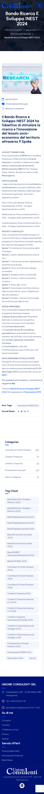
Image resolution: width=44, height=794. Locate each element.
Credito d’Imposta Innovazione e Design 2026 (20, 618)
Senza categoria (13, 477)
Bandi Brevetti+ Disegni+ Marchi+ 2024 (19, 501)
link (13, 383)
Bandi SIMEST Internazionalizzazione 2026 (20, 553)
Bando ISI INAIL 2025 (17, 561)
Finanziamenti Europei (17, 104)
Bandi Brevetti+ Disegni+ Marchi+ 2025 (19, 509)
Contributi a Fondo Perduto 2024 (20, 568)
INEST (4, 375)
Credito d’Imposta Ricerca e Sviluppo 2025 (20, 636)
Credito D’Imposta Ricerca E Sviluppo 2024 (20, 627)
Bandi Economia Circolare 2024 (19, 536)
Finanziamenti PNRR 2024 (27, 405)
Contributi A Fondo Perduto (18, 450)
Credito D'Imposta (13, 456)
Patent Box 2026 (15, 658)
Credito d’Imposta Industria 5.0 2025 (20, 609)
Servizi (32, 658)
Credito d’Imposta (14, 463)
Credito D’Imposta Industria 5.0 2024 (20, 600)
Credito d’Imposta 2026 (19, 593)
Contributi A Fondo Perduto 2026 (20, 586)
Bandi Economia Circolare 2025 (19, 545)
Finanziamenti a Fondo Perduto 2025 (18, 645)
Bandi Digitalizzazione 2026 (20, 528)
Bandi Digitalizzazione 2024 (20, 517)
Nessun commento (15, 108)
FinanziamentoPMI (32, 392)
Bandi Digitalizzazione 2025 (20, 523)
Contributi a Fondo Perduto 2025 (20, 577)
